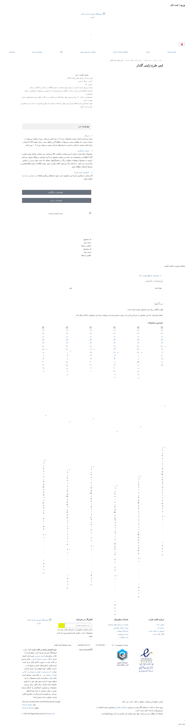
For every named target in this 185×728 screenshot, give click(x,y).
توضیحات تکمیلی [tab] (153, 276)
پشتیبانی (12, 52)
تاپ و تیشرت (46, 672)
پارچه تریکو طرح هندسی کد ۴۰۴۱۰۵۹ (43, 494)
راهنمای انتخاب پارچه (120, 52)
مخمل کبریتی (37, 659)
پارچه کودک (147, 60)
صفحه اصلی (171, 52)
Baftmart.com (50, 714)
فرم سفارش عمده (31, 176)
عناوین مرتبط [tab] (86, 246)
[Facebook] (29, 638)
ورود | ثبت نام (178, 5)
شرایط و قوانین (121, 707)
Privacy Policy (27, 705)
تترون (45, 659)
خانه (160, 60)
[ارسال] (61, 625)
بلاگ (61, 52)
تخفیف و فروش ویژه (88, 52)
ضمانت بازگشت (83, 151)
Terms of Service (28, 708)
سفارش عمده (37, 52)
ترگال (50, 659)
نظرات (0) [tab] (143, 276)
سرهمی (48, 675)
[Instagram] (53, 638)
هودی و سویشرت (33, 672)
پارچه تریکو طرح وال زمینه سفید (162, 479)
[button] (56, 135)
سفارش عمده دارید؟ (81, 172)
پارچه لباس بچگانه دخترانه (133, 60)
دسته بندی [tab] (87, 243)
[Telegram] (41, 638)
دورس (37, 656)
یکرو (43, 656)
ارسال (86, 136)
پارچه (148, 52)
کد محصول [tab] (87, 239)
